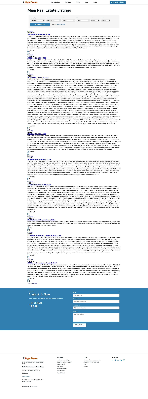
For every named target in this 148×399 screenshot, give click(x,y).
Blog (86, 2)
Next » (35, 283)
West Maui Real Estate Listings (64, 362)
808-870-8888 (37, 304)
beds (92, 18)
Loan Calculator (61, 372)
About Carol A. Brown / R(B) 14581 (92, 360)
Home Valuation (61, 370)
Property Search (61, 364)
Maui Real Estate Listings (63, 360)
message (75, 311)
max (78, 18)
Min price (64, 18)
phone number (76, 305)
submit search (40, 24)
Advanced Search (60, 24)
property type (33, 18)
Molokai (78, 2)
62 (32, 283)
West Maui (68, 2)
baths (102, 18)
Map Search (60, 366)
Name (74, 292)
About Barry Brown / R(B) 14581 (92, 362)
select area (49, 18)
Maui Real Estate (55, 2)
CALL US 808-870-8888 (117, 2)
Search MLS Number (62, 368)
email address (76, 298)
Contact (95, 2)
